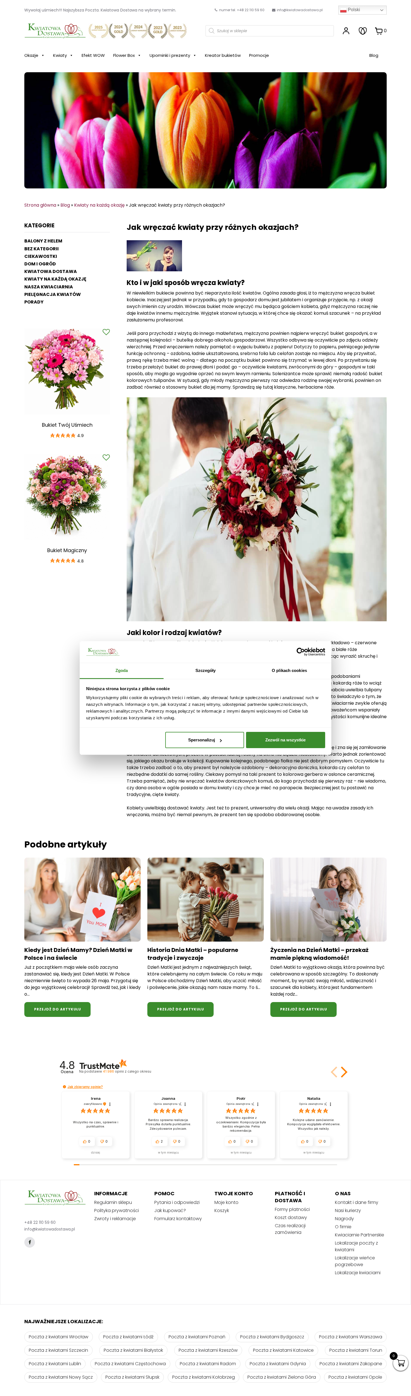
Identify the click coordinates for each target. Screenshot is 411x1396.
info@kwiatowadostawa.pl (300, 10)
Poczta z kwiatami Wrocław (58, 1337)
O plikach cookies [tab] (289, 670)
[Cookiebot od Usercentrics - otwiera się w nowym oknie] (300, 652)
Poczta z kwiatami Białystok (133, 1350)
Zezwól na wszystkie (285, 739)
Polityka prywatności (116, 1210)
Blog (373, 55)
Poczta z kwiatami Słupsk (132, 1377)
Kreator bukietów (223, 55)
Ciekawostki (40, 256)
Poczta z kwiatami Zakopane (351, 1363)
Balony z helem (43, 241)
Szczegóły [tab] (205, 670)
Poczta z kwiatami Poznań (197, 1337)
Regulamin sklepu (113, 1202)
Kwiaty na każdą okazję (99, 205)
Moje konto (226, 1202)
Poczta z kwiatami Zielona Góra (281, 1377)
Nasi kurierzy (348, 1210)
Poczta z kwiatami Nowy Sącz (61, 1377)
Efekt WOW (93, 55)
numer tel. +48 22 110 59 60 (241, 10)
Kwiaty (60, 55)
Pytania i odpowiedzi (177, 1202)
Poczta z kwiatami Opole (355, 1377)
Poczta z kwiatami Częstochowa (130, 1363)
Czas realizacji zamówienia (290, 1229)
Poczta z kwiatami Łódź (128, 1337)
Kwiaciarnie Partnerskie (359, 1235)
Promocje (259, 55)
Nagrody (344, 1218)
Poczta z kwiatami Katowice (283, 1350)
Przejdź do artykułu (57, 1009)
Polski (353, 9)
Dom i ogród (40, 264)
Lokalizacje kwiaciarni (358, 1272)
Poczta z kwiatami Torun (355, 1350)
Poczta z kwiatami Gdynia (278, 1363)
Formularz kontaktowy (178, 1218)
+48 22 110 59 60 (40, 1222)
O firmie (343, 1227)
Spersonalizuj (201, 739)
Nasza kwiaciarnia (48, 287)
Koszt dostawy (291, 1217)
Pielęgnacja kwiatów (52, 294)
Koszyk (221, 1210)
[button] (343, 1072)
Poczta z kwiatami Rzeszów (208, 1350)
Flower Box (124, 55)
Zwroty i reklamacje (115, 1218)
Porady (34, 302)
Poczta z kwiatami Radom (208, 1363)
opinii (127, 1071)
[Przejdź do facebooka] (29, 1242)
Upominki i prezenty (170, 55)
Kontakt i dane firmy (356, 1202)
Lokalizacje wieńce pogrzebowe (355, 1261)
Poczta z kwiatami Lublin (55, 1363)
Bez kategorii (41, 249)
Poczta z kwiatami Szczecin (58, 1350)
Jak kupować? (170, 1210)
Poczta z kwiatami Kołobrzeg (203, 1377)
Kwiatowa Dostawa (50, 271)
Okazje (31, 55)
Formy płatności (292, 1209)
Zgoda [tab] (121, 670)
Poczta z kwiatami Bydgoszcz (272, 1337)
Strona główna (40, 205)
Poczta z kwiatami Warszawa (350, 1337)
